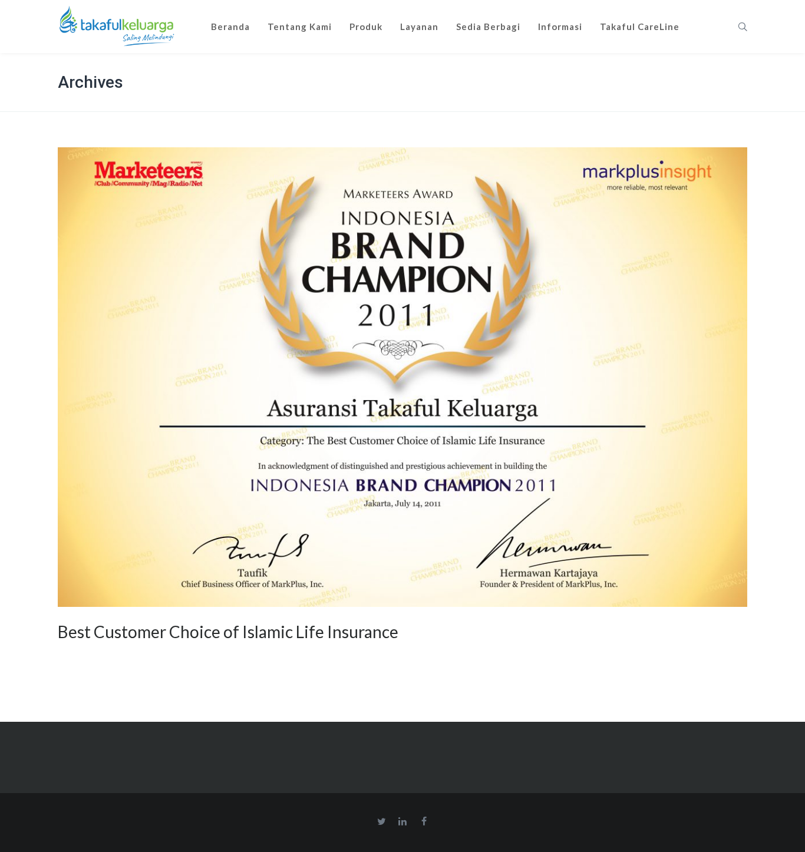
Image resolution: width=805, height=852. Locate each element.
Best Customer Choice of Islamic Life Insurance (228, 632)
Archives (90, 82)
